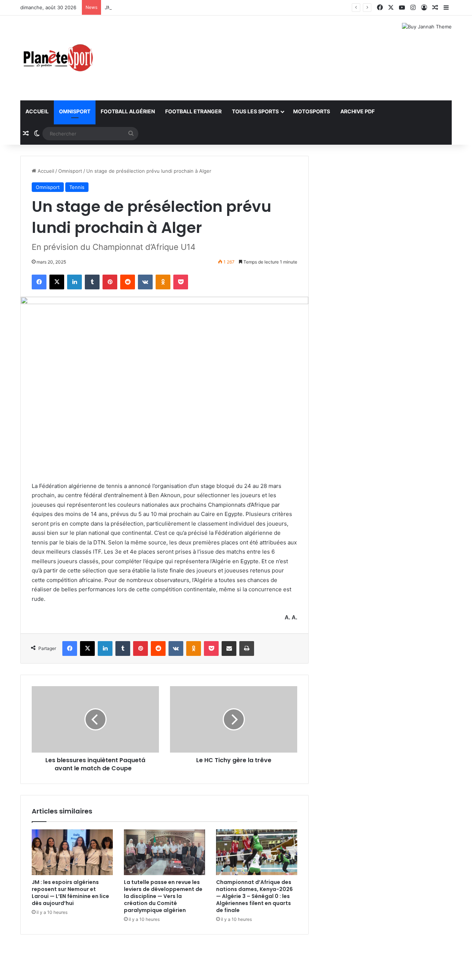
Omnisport (74, 111)
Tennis (76, 187)
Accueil (37, 111)
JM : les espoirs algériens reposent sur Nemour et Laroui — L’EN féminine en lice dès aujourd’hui (70, 892)
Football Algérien (128, 111)
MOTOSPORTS (311, 111)
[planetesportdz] (57, 58)
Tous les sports (255, 111)
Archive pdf (357, 111)
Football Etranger (193, 111)
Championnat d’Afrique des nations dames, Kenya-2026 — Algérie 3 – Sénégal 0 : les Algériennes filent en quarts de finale (254, 896)
